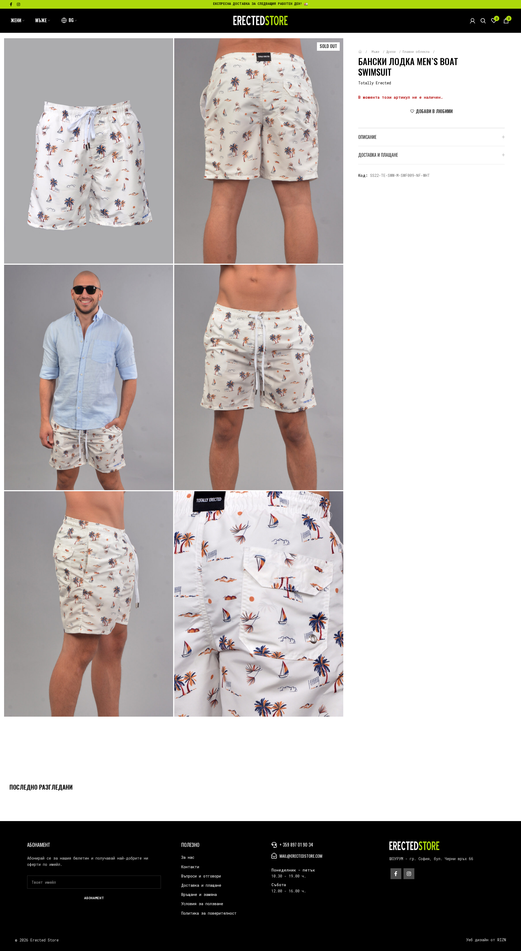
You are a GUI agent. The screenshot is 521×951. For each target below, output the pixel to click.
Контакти (190, 866)
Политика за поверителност (209, 913)
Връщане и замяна (199, 894)
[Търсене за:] (483, 20)
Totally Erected (374, 82)
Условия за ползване (202, 903)
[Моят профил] (472, 20)
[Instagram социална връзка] (18, 4)
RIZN (501, 939)
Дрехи (392, 51)
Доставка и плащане (201, 885)
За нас (187, 857)
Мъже (376, 51)
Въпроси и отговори (201, 876)
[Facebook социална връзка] (11, 4)
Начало (364, 49)
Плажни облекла (416, 51)
